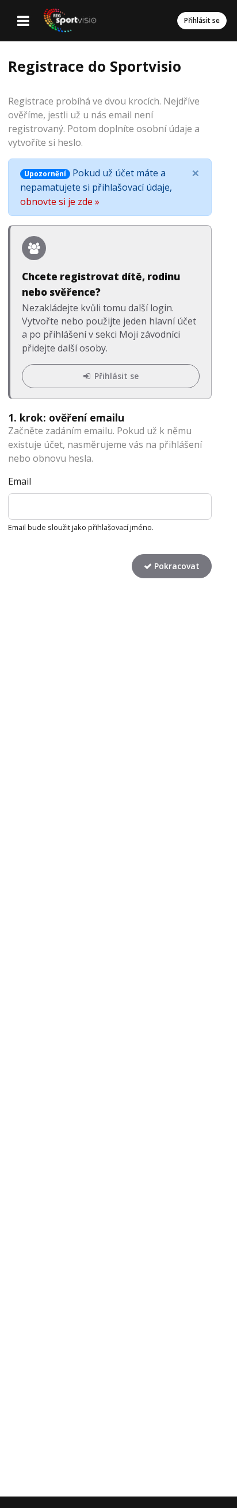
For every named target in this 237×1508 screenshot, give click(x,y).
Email (19, 481)
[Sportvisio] (70, 21)
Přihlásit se (202, 20)
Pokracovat (176, 565)
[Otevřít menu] (23, 20)
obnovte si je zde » (60, 201)
